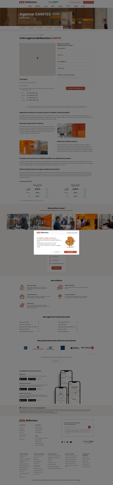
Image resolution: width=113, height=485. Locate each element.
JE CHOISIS (57, 252)
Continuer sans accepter (71, 233)
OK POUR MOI (70, 252)
